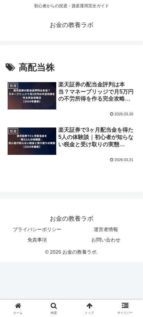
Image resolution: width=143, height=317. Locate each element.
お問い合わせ (105, 240)
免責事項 (37, 240)
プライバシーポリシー (37, 229)
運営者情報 (106, 229)
